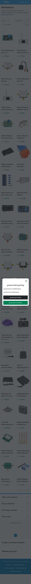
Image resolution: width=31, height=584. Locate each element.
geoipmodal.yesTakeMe (15, 302)
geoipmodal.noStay (15, 297)
